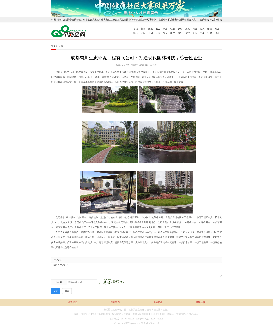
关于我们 (72, 302)
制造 (165, 28)
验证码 (59, 282)
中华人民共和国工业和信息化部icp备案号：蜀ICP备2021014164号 (165, 314)
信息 (202, 28)
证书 (209, 33)
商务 (217, 28)
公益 (202, 33)
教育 (165, 33)
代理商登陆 (216, 19)
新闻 (143, 28)
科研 (180, 33)
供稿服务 (157, 302)
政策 (150, 28)
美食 (195, 28)
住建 (172, 28)
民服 (158, 33)
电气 (172, 33)
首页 (135, 28)
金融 (209, 28)
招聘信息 (200, 302)
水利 (150, 33)
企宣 (187, 33)
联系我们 (115, 302)
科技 (135, 33)
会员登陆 (204, 19)
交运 (180, 28)
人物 (195, 33)
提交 (56, 291)
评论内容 (58, 260)
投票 (217, 33)
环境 (143, 33)
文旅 (187, 28)
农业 (158, 28)
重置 (67, 291)
